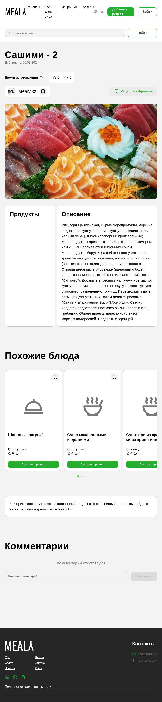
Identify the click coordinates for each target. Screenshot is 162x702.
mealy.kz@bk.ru (147, 653)
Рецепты (33, 7)
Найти (142, 32)
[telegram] (7, 677)
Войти (147, 11)
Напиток (10, 668)
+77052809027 (146, 660)
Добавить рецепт (120, 12)
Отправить (144, 576)
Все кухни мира (48, 11)
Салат (9, 662)
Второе (39, 657)
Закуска (40, 662)
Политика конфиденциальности (28, 686)
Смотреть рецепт (34, 464)
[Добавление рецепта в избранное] (55, 376)
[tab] (78, 476)
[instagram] (23, 677)
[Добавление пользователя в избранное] (43, 91)
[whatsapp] (15, 677)
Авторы (88, 7)
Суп (7, 657)
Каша (38, 668)
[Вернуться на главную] (16, 11)
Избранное (70, 7)
